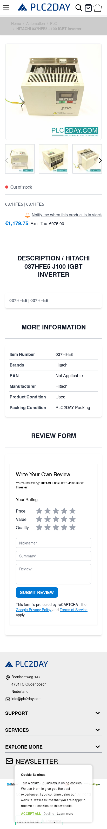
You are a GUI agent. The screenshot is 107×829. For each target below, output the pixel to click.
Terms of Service (74, 609)
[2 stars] (47, 511)
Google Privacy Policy (33, 609)
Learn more (65, 813)
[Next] (100, 160)
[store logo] (44, 7)
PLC (53, 23)
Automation (35, 23)
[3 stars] (56, 511)
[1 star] (39, 511)
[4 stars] (64, 511)
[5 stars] (72, 511)
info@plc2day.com (26, 698)
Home (16, 23)
